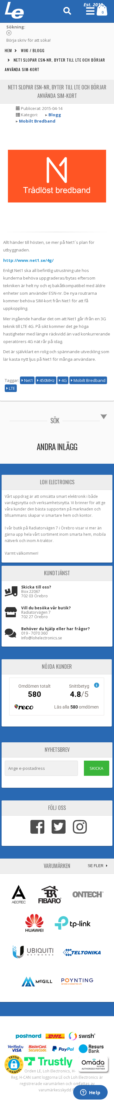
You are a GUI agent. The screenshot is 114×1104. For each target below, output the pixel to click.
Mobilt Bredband (37, 121)
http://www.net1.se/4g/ (28, 260)
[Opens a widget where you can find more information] (90, 1093)
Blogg (54, 115)
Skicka (96, 768)
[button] (13, 1064)
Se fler (96, 866)
